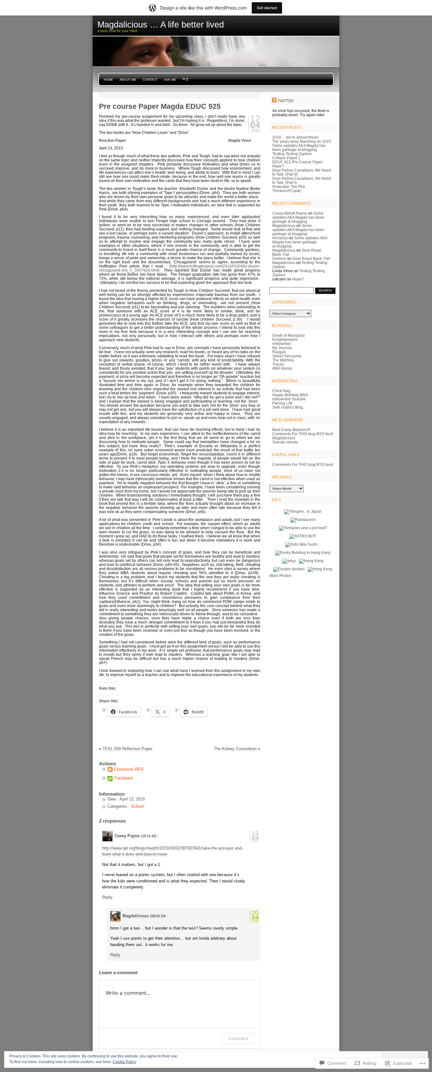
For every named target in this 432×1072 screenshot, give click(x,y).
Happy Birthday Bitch (290, 395)
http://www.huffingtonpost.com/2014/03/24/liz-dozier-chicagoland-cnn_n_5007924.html (179, 268)
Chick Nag (281, 391)
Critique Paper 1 (286, 158)
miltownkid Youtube (289, 399)
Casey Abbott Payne (289, 213)
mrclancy (280, 238)
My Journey (282, 348)
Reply (107, 897)
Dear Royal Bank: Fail (311, 258)
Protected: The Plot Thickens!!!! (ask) (288, 189)
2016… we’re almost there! (295, 137)
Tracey (278, 364)
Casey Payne (126, 835)
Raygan (279, 352)
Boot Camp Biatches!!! (291, 430)
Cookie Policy (124, 1062)
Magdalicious (135, 915)
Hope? (278, 166)
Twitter (285, 101)
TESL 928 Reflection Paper (127, 748)
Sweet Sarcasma (286, 356)
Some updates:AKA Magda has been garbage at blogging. (299, 147)
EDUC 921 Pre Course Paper (297, 162)
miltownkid (281, 344)
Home (108, 79)
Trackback (123, 778)
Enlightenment (284, 339)
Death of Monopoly (288, 335)
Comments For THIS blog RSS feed (302, 434)
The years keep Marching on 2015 (301, 141)
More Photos (280, 576)
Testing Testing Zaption (292, 154)
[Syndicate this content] (274, 101)
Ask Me (170, 79)
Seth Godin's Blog (287, 407)
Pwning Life (282, 403)
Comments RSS (129, 769)
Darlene (279, 258)
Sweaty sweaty (285, 442)
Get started (267, 7)
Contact (150, 79)
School (137, 806)
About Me (128, 79)
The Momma (283, 360)
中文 (185, 79)
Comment (238, 1038)
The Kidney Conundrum (235, 748)
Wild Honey (282, 368)
